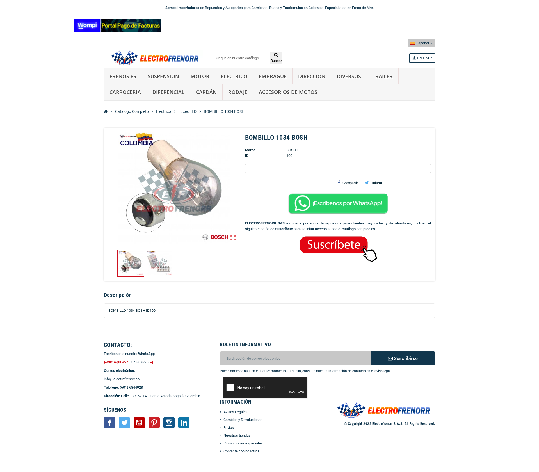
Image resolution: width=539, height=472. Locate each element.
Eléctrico (234, 76)
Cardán (206, 92)
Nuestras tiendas (237, 435)
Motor (200, 76)
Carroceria (125, 92)
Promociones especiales (243, 443)
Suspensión (163, 76)
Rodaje (237, 92)
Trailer (383, 76)
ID (246, 155)
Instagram (169, 422)
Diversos (349, 76)
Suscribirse (405, 358)
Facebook (109, 422)
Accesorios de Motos (288, 92)
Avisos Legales (235, 412)
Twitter (124, 422)
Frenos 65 (122, 76)
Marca (250, 150)
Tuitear (376, 183)
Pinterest (154, 422)
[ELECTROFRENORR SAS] (153, 58)
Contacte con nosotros (241, 451)
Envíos (228, 427)
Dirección (311, 76)
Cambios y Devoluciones (242, 420)
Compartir (350, 183)
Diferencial (168, 92)
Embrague (273, 76)
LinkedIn (183, 422)
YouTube (139, 422)
